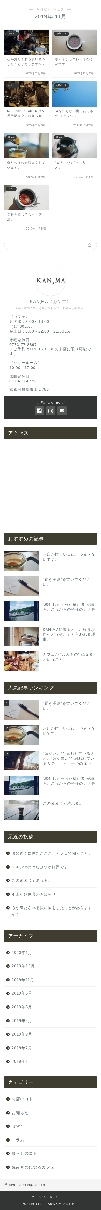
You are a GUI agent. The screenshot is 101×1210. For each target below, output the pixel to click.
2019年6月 (22, 993)
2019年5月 (22, 1007)
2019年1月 (22, 1061)
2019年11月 (23, 979)
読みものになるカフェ (33, 1167)
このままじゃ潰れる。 (32, 881)
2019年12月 (23, 966)
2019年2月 (22, 1048)
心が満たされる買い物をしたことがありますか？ (52, 911)
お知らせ (20, 1112)
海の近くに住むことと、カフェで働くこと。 (52, 853)
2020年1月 (22, 952)
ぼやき (18, 1126)
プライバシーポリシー (46, 1196)
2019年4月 (22, 1020)
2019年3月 (22, 1034)
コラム (18, 1140)
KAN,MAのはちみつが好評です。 (42, 867)
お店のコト (22, 1099)
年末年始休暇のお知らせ (34, 894)
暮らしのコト (24, 1153)
